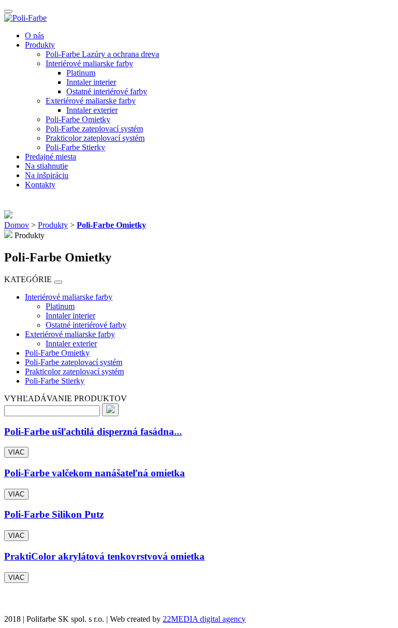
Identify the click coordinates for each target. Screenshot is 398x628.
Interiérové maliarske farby (89, 63)
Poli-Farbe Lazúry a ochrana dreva (102, 54)
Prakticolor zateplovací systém (95, 138)
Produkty (40, 44)
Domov (16, 225)
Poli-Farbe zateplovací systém (94, 128)
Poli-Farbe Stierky (75, 147)
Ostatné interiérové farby (106, 91)
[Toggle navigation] (8, 11)
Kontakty (40, 184)
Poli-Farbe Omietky (78, 119)
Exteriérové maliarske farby (91, 100)
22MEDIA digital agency (204, 619)
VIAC (16, 452)
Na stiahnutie (46, 166)
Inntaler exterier (92, 110)
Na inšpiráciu (46, 175)
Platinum (80, 72)
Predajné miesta (50, 156)
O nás (34, 35)
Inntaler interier (91, 82)
